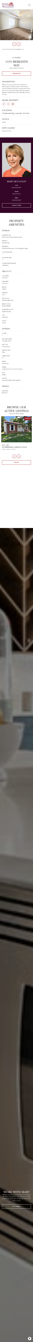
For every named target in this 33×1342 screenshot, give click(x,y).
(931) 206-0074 (16, 194)
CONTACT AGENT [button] (16, 205)
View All (16, 462)
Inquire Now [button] (16, 73)
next (19, 44)
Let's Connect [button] (16, 1206)
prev (14, 44)
